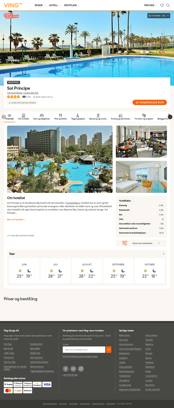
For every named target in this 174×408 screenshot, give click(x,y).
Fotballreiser (125, 375)
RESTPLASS (70, 5)
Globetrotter (111, 404)
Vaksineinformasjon (39, 362)
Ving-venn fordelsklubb (129, 389)
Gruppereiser (125, 385)
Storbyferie (124, 380)
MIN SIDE (149, 5)
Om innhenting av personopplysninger (80, 356)
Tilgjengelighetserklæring (42, 371)
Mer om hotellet (15, 219)
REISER (39, 5)
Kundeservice (36, 344)
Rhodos (148, 353)
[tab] (9, 117)
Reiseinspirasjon (126, 371)
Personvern (63, 404)
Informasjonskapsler (50, 404)
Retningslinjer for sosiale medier (15, 367)
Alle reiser (123, 339)
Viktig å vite (35, 353)
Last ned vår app (70, 374)
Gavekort (123, 357)
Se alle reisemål (152, 389)
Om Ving (7, 344)
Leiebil (122, 362)
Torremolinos (73, 202)
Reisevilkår (35, 348)
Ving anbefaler (125, 366)
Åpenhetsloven (37, 366)
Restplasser (124, 353)
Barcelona (150, 385)
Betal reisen (124, 335)
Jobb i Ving (9, 353)
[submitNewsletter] (108, 349)
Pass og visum (36, 357)
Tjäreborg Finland (98, 404)
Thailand (149, 362)
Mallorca (149, 344)
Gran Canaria (151, 335)
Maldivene (150, 366)
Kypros (148, 357)
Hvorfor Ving (9, 362)
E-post (66, 344)
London (149, 380)
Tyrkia (148, 348)
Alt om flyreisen (126, 344)
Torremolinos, (15, 92)
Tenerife (149, 339)
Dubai (148, 371)
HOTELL (53, 5)
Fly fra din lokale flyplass (130, 348)
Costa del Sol (31, 92)
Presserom (9, 357)
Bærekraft (8, 348)
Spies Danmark (85, 404)
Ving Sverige (73, 404)
